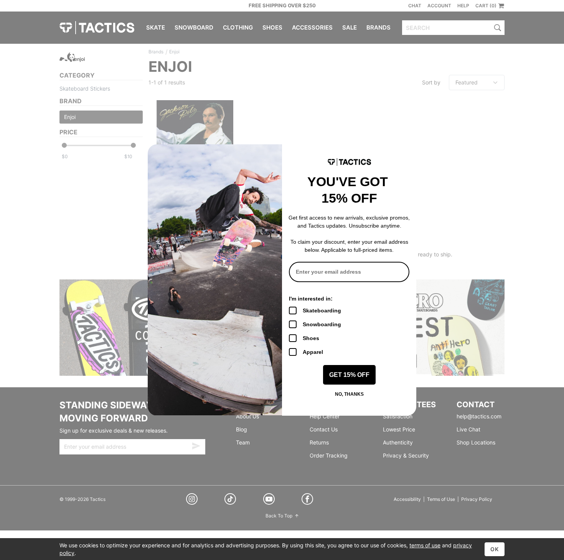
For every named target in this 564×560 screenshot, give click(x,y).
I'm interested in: (311, 299)
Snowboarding (322, 324)
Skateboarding (322, 310)
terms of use (424, 545)
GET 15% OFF (349, 375)
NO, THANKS (349, 394)
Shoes (311, 338)
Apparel (313, 352)
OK (494, 549)
